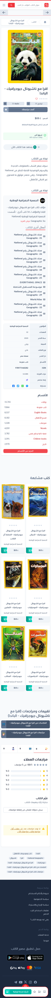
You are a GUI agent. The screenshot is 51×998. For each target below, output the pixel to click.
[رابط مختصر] (16, 380)
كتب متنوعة (23, 362)
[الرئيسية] (45, 22)
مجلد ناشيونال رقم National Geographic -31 (28, 236)
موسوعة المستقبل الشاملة (27, 287)
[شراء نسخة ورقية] (38, 550)
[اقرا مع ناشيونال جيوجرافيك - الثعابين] (4, 12)
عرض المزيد (25, 221)
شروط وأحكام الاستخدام (38, 894)
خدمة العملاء (43, 935)
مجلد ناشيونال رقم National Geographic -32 (28, 244)
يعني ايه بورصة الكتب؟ (39, 920)
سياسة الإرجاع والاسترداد (38, 905)
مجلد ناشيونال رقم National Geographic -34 (28, 268)
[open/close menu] (4, 5)
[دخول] (34, 991)
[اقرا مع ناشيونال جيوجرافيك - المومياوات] (38, 574)
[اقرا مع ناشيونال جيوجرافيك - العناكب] (13, 643)
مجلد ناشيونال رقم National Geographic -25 (28, 276)
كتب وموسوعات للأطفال (23, 853)
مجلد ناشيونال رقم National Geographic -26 (28, 252)
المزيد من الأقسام (25, 451)
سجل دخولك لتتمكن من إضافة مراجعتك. (25, 810)
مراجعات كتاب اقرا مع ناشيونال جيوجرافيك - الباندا (25, 872)
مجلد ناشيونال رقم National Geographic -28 (28, 314)
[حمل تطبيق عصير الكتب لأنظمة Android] (16, 957)
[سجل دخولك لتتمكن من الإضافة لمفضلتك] (36, 98)
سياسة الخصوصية (41, 899)
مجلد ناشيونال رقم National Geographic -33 (28, 306)
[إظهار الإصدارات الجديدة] (25, 985)
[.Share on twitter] (18, 386)
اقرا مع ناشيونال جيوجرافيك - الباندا (20, 863)
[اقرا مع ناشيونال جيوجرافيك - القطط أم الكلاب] (13, 502)
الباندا (38, 853)
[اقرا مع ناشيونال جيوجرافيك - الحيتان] (38, 502)
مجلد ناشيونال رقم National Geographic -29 (28, 293)
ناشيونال (13, 858)
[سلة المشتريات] (39, 991)
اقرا (22, 858)
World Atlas (36, 299)
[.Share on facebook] (13, 386)
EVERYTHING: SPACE (31, 282)
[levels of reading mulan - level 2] (47, 12)
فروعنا (46, 941)
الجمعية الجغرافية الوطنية (24, 200)
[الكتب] (44, 991)
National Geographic (35, 858)
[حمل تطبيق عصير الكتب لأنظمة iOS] (35, 957)
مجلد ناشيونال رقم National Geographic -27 (28, 260)
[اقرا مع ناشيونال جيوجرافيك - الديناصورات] (38, 643)
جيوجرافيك (41, 863)
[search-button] (11, 5)
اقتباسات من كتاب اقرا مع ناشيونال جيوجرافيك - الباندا (27, 867)
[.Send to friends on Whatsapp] (22, 386)
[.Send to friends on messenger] (27, 386)
